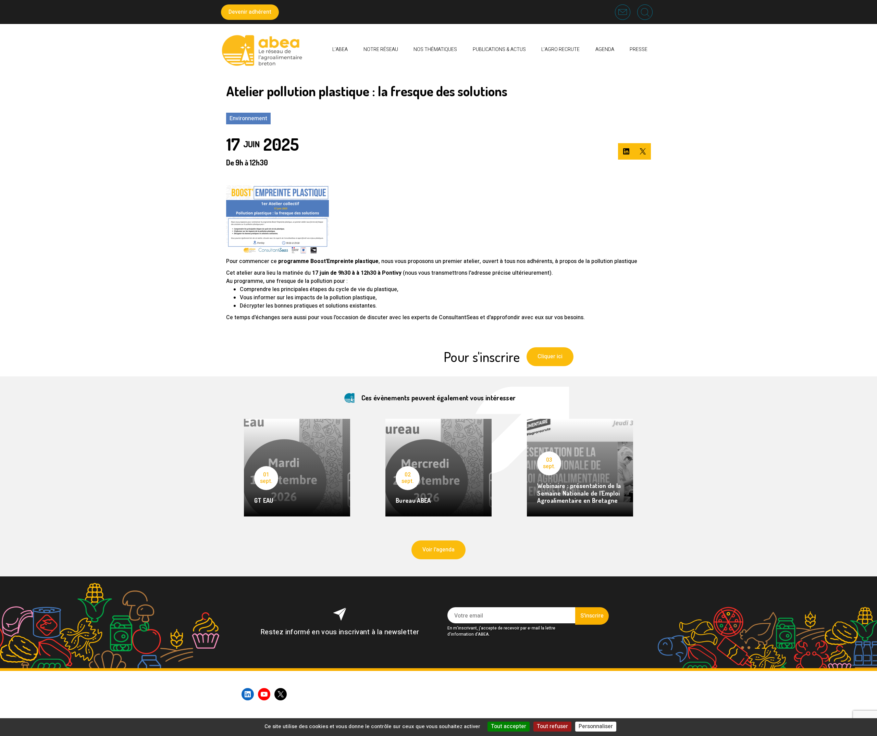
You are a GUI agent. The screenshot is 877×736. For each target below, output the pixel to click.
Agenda (604, 49)
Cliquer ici (550, 356)
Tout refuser (552, 726)
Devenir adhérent (249, 12)
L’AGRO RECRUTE (560, 49)
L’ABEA (340, 49)
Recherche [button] (645, 12)
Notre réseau (380, 49)
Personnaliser (596, 726)
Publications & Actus (499, 49)
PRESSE (638, 49)
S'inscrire (592, 616)
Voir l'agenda (438, 550)
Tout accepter (508, 726)
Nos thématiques (435, 49)
